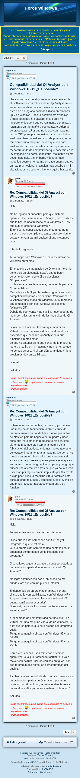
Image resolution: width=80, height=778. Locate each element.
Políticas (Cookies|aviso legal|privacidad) (40, 753)
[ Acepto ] (46, 49)
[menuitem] (41, 742)
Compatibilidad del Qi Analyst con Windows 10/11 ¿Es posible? (39, 87)
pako (17, 178)
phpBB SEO (47, 769)
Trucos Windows (45, 755)
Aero (26, 758)
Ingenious (11, 70)
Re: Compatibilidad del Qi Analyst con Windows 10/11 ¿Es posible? (38, 194)
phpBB (31, 762)
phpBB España (53, 766)
